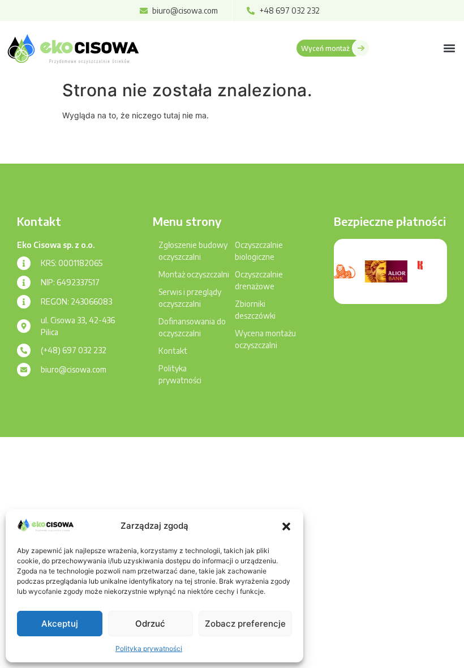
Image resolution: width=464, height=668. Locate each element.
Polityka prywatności (148, 648)
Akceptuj (59, 623)
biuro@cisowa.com (73, 369)
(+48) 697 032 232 (73, 350)
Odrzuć (150, 623)
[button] (286, 526)
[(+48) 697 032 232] (24, 350)
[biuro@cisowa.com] (24, 369)
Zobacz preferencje (245, 623)
